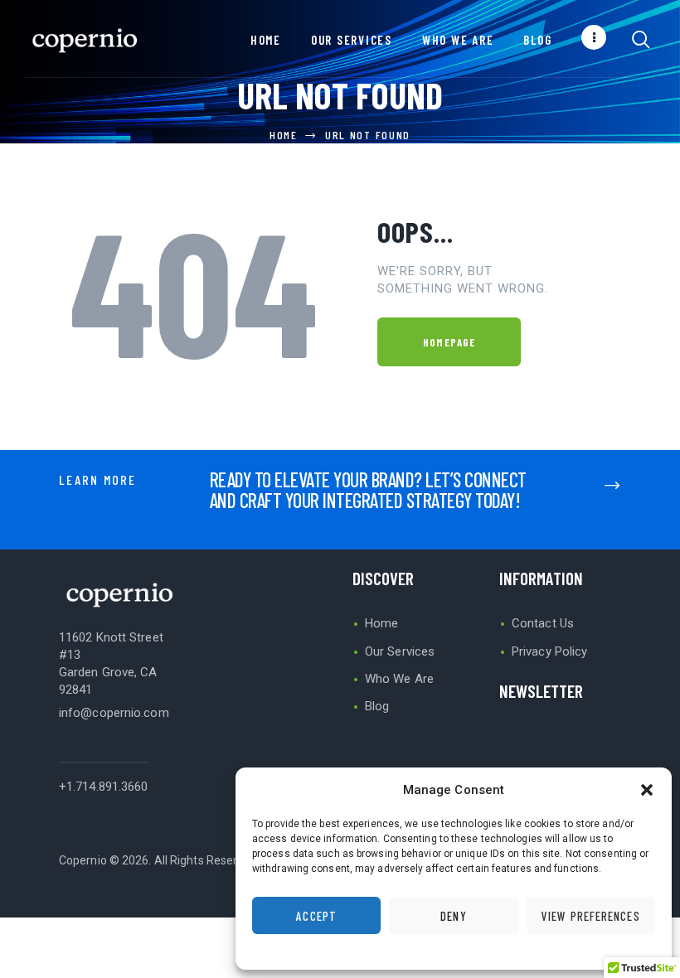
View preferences (591, 915)
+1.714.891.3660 (103, 786)
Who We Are (399, 678)
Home (284, 135)
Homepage (449, 342)
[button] (647, 790)
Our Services (400, 651)
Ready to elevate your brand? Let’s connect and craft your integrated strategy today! (368, 489)
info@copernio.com (114, 712)
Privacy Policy (549, 651)
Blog (377, 706)
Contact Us (543, 623)
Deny (453, 915)
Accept (316, 915)
